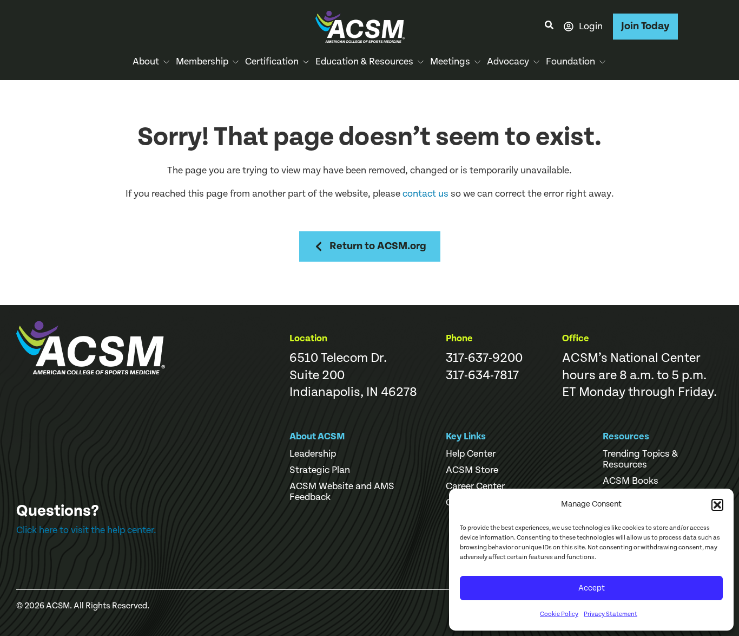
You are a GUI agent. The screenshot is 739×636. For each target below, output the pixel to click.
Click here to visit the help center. (86, 530)
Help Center (471, 454)
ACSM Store (472, 470)
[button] (717, 504)
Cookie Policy (559, 614)
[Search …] (549, 26)
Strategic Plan (319, 470)
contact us (425, 193)
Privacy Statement (610, 614)
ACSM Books (630, 481)
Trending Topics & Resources (640, 459)
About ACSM (317, 436)
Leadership (312, 454)
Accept (591, 588)
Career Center (475, 486)
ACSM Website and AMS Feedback (341, 492)
